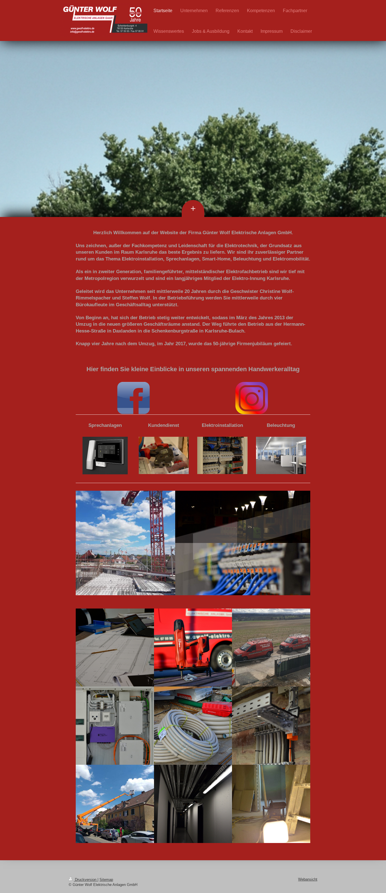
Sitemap (106, 879)
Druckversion (85, 879)
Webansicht (307, 879)
